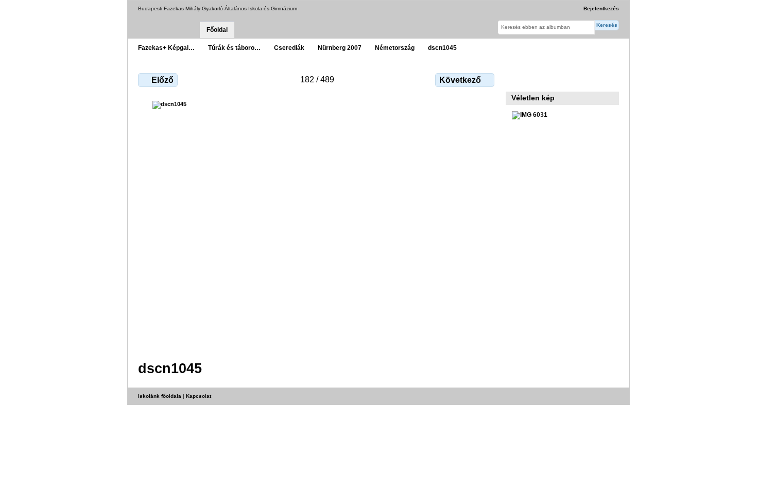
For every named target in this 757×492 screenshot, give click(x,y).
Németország (395, 47)
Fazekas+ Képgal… (166, 47)
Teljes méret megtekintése (517, 79)
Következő (460, 80)
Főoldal (217, 29)
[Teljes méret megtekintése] (317, 224)
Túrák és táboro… (234, 47)
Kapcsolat (198, 396)
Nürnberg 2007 (340, 47)
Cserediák (289, 47)
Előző (162, 80)
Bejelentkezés (601, 8)
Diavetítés (539, 79)
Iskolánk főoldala (159, 396)
